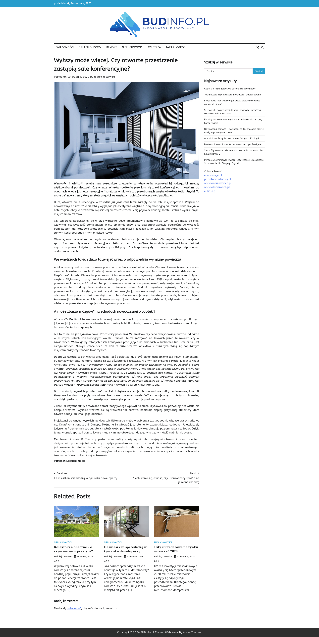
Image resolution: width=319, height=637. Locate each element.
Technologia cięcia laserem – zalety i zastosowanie (233, 94)
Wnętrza (154, 47)
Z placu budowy (90, 47)
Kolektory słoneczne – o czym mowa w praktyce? (73, 549)
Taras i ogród (176, 47)
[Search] (262, 47)
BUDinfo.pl (147, 632)
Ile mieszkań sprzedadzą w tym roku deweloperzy (125, 549)
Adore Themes (192, 632)
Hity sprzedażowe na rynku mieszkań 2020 (176, 549)
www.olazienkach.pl (217, 187)
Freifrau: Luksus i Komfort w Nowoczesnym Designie (233, 144)
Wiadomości (65, 47)
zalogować (74, 608)
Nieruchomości (132, 47)
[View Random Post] (257, 47)
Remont (111, 47)
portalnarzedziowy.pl (217, 179)
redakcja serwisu (104, 76)
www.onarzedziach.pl (218, 183)
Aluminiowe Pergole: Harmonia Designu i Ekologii (231, 138)
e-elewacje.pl (213, 175)
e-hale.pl (210, 191)
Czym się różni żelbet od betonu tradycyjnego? (230, 88)
